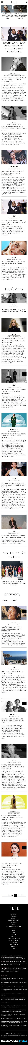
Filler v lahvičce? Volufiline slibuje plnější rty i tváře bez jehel (13, 263)
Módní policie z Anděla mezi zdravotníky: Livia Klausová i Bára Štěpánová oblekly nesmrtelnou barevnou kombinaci (13, 1010)
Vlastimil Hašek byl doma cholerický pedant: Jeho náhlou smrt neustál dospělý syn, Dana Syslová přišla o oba (13, 1006)
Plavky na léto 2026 (5, 964)
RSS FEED (14, 928)
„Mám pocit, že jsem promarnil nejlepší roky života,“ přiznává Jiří (14, 1018)
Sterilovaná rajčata (4, 968)
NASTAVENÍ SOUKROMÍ (13, 940)
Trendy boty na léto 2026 (15, 964)
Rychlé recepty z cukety (10, 969)
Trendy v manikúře (13, 961)
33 (9, 895)
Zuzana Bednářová (12, 259)
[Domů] (14, 908)
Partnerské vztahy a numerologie (13, 962)
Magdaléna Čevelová (15, 75)
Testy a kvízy (12, 957)
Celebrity (14, 73)
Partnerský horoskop (5, 957)
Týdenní (4, 600)
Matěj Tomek (12, 669)
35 (16, 895)
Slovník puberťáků (20, 956)
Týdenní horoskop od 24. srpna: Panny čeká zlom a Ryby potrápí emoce (13, 435)
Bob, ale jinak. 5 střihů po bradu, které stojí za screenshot (11, 865)
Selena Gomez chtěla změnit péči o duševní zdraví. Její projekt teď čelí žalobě (13, 983)
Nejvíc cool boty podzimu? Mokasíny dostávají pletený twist (13, 986)
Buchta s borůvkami (5, 971)
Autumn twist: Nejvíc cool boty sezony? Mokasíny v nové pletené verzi (13, 222)
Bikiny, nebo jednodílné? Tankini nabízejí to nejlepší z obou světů (12, 766)
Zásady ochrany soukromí (13, 938)
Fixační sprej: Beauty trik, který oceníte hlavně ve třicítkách (11, 629)
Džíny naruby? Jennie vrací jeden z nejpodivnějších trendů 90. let (13, 128)
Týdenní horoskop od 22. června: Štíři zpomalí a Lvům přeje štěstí (12, 817)
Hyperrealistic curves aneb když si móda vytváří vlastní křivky (13, 485)
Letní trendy (22, 958)
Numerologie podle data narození (12, 958)
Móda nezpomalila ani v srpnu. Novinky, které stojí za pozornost (13, 391)
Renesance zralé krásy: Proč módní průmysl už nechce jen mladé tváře (13, 340)
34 (12, 895)
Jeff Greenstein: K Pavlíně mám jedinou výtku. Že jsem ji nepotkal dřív (13, 79)
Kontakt (13, 918)
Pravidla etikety (12, 956)
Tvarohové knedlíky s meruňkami (16, 967)
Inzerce (13, 924)
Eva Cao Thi (12, 218)
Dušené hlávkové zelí (14, 971)
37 (22, 895)
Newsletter (13, 914)
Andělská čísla (19, 957)
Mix (14, 531)
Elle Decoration (14, 944)
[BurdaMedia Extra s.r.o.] (14, 1041)
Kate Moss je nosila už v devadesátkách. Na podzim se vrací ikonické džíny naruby (13, 979)
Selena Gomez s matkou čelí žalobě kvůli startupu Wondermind (12, 173)
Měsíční (13, 600)
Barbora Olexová (12, 168)
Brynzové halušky (19, 969)
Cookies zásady (13, 942)
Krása (14, 257)
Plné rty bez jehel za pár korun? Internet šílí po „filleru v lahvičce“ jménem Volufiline (14, 990)
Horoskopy (14, 429)
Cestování (3, 958)
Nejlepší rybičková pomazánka (15, 968)
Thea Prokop (6, 75)
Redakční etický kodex (13, 920)
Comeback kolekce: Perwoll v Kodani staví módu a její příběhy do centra (14, 583)
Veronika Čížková (12, 624)
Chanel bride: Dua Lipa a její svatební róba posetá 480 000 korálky (12, 720)
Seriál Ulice (23, 962)
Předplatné (13, 916)
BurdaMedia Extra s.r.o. (17, 1033)
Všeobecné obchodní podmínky (13, 926)
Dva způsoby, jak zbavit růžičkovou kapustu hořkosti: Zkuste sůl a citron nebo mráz (14, 1026)
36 (19, 895)
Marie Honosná (12, 431)
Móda (14, 122)
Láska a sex (13, 936)
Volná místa (13, 922)
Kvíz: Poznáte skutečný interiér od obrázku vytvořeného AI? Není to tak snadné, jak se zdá (14, 1015)
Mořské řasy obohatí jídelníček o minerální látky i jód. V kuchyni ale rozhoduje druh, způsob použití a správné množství (14, 1022)
